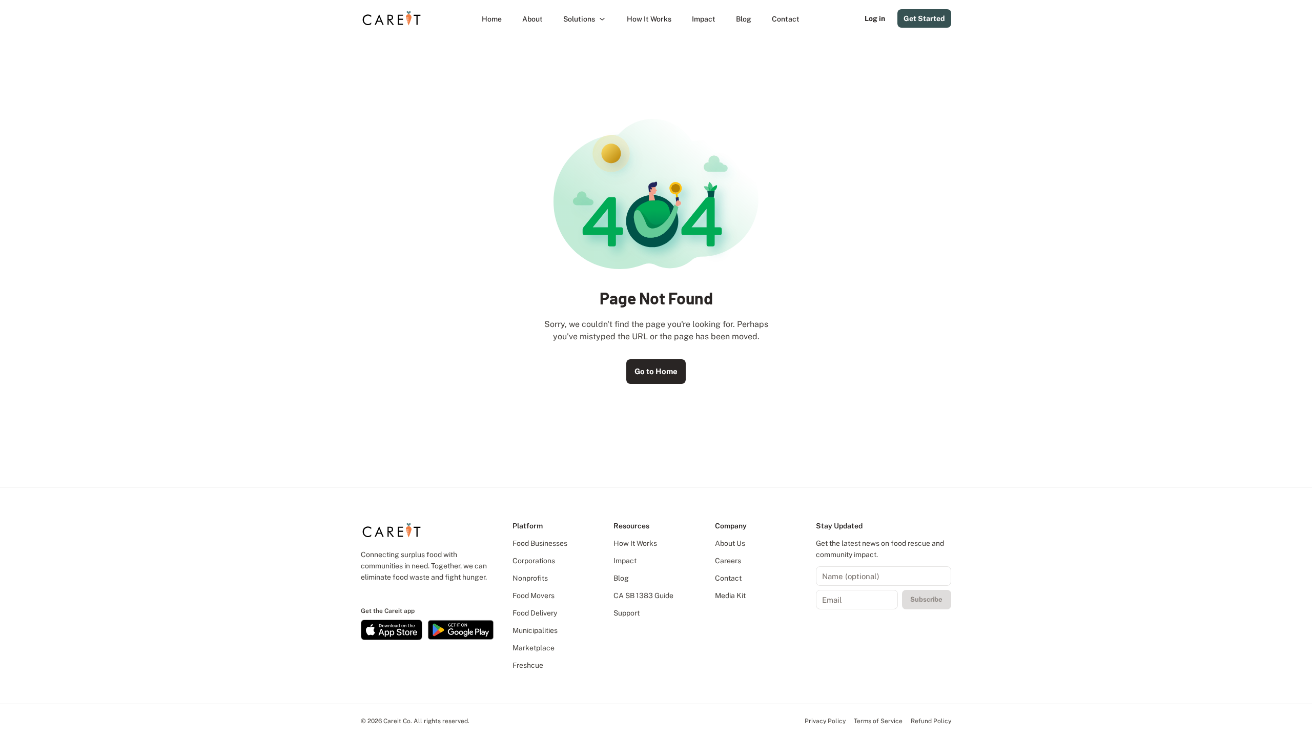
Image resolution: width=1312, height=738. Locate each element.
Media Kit (730, 595)
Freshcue (527, 665)
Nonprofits (530, 578)
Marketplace (533, 648)
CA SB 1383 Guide (643, 595)
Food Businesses (539, 543)
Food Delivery (534, 613)
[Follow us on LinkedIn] (363, 593)
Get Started (924, 18)
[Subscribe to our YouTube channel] (400, 593)
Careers (728, 561)
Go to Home (656, 371)
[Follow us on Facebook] (372, 593)
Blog (621, 578)
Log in (875, 18)
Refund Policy (931, 721)
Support (626, 613)
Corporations (533, 561)
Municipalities (535, 630)
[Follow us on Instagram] (381, 593)
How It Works (635, 543)
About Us (730, 543)
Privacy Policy (825, 721)
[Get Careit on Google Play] (460, 630)
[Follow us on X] (391, 593)
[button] (584, 19)
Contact (728, 578)
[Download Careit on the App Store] (391, 630)
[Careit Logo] (391, 18)
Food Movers (533, 595)
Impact (625, 561)
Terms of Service (878, 721)
